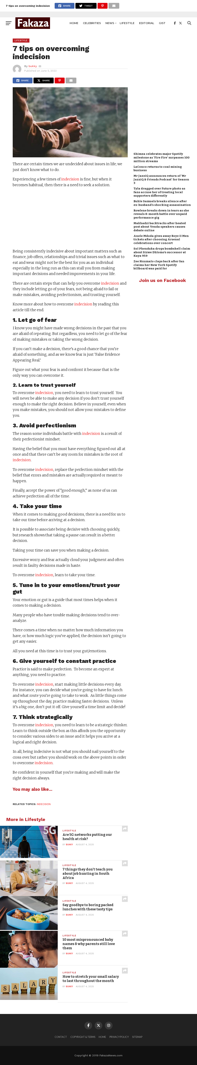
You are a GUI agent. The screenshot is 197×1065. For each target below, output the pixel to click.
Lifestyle (127, 23)
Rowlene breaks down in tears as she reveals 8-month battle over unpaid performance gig (161, 214)
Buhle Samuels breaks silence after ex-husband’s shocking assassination (162, 203)
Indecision (44, 804)
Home (74, 23)
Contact (61, 1036)
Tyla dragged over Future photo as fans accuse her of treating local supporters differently (159, 192)
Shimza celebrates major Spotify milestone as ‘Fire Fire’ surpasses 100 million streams (161, 157)
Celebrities (92, 23)
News (109, 23)
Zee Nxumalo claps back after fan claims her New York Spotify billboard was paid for (159, 265)
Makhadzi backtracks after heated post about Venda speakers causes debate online (160, 226)
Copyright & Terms (82, 1036)
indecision (70, 179)
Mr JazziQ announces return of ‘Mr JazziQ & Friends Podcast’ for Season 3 (161, 179)
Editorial (146, 23)
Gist (162, 23)
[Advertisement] (70, 219)
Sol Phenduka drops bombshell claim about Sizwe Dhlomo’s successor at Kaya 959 (162, 252)
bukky (32, 66)
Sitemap (137, 1036)
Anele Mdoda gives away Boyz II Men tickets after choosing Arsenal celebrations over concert (161, 239)
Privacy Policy (119, 1036)
